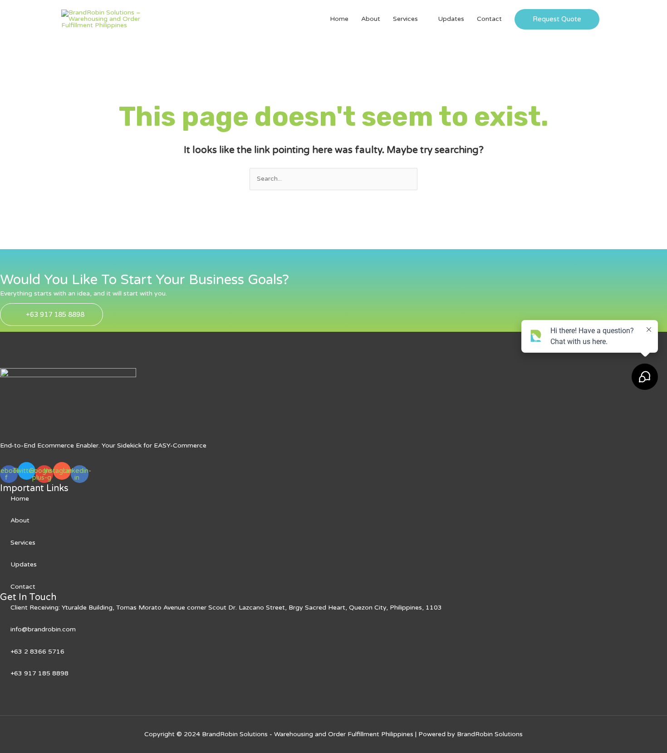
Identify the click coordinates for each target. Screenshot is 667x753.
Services (405, 19)
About (370, 19)
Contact (489, 19)
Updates (451, 19)
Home (339, 19)
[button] (557, 19)
